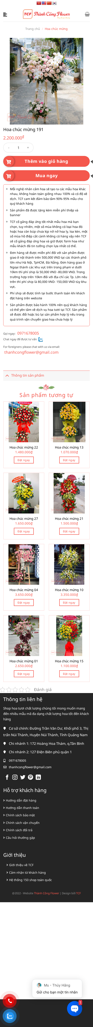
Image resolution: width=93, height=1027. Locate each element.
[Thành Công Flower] (47, 14)
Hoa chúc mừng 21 (69, 519)
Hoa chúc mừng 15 (69, 661)
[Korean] (54, 3)
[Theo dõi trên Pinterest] (30, 778)
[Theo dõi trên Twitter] (22, 778)
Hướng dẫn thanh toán (22, 808)
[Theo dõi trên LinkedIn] (38, 778)
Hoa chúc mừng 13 (69, 447)
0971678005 (28, 333)
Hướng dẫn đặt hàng (21, 800)
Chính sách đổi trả (19, 830)
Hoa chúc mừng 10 (69, 590)
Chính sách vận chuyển (23, 823)
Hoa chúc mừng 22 (24, 447)
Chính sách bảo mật (20, 815)
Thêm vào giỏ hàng (46, 161)
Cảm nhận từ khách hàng (27, 872)
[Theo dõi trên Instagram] (15, 778)
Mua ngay (46, 175)
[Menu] (5, 14)
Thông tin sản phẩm (27, 375)
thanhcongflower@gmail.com (31, 352)
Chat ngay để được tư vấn (20, 339)
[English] (44, 3)
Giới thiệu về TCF (21, 865)
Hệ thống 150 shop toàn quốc (30, 880)
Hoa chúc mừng (56, 29)
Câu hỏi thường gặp (20, 838)
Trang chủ (32, 29)
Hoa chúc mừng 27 (24, 519)
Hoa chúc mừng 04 (24, 590)
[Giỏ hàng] (87, 14)
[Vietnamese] (39, 3)
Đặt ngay (24, 460)
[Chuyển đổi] (7, 375)
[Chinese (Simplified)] (49, 3)
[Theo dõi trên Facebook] (7, 778)
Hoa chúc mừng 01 (24, 661)
